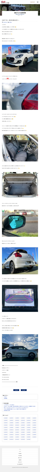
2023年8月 (34, 429)
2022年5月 (17, 436)
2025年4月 (22, 422)
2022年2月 (34, 436)
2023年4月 (22, 432)
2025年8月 (34, 420)
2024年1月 (5, 429)
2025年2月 (34, 422)
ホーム (18, 15)
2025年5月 (17, 422)
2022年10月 (23, 434)
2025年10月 (28, 420)
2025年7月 (5, 422)
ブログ (20, 451)
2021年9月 (28, 439)
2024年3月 (28, 427)
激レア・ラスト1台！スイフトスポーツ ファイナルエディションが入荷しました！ (16, 407)
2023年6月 (11, 432)
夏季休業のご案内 (7, 410)
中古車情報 (20, 455)
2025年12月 (17, 420)
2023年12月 (11, 429)
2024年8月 (34, 425)
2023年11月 (17, 429)
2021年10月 (23, 439)
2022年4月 (22, 436)
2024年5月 (17, 427)
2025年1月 (5, 425)
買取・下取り (20, 457)
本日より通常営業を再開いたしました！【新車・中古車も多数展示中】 (15, 409)
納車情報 (5, 398)
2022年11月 (17, 434)
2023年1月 (5, 434)
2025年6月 (11, 422)
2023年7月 (5, 432)
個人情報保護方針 (20, 464)
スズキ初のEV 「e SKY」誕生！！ (9, 404)
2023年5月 (17, 432)
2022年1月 (5, 439)
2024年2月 (34, 427)
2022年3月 (28, 436)
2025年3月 (28, 422)
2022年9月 (28, 434)
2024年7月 (5, 427)
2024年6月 (11, 427)
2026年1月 (11, 420)
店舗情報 (20, 459)
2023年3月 (28, 432)
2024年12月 (11, 425)
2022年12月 (11, 434)
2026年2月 (5, 420)
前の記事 (16, 390)
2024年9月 (28, 425)
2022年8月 (34, 434)
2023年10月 (23, 429)
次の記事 (23, 390)
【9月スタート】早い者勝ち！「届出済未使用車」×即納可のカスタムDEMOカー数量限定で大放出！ (20, 406)
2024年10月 (23, 425)
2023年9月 (28, 429)
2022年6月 (11, 436)
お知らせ (10, 22)
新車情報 (20, 453)
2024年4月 (22, 427)
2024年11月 (17, 425)
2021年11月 (17, 439)
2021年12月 (11, 439)
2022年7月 (5, 436)
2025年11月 (23, 420)
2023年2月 (34, 432)
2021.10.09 (5, 22)
